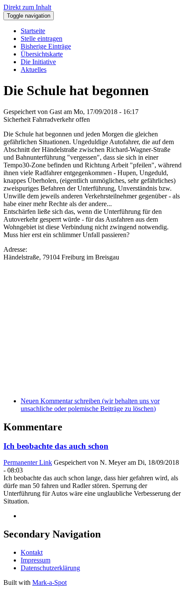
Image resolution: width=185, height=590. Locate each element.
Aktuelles (33, 69)
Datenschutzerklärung (50, 567)
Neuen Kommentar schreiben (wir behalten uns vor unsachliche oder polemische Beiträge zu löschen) (90, 404)
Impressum (35, 560)
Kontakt (32, 552)
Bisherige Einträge (46, 46)
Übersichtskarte (42, 54)
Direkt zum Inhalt (27, 7)
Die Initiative (38, 61)
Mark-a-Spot (49, 582)
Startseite (33, 30)
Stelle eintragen (41, 38)
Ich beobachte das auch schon (55, 446)
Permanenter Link (27, 462)
